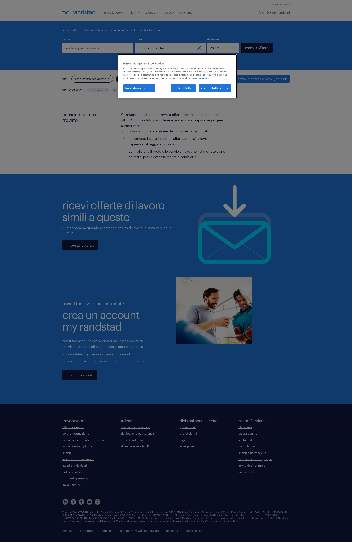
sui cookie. (204, 78)
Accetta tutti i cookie (215, 88)
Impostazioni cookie (139, 88)
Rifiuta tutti (183, 88)
